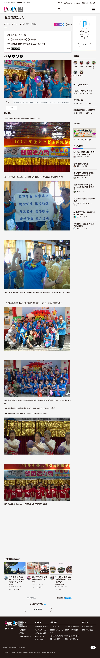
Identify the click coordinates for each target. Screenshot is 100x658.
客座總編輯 (39, 639)
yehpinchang (89, 66)
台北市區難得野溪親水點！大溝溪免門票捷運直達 (83, 187)
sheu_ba (84, 31)
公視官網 (85, 3)
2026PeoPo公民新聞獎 (82, 139)
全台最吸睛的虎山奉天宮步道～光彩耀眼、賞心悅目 (16, 579)
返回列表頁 (38, 609)
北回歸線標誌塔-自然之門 (84, 110)
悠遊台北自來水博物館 (82, 91)
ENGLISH (77, 3)
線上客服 (93, 3)
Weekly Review (25, 636)
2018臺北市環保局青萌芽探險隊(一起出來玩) (63, 579)
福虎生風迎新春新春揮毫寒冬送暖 (39, 578)
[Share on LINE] (17, 56)
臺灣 (12, 35)
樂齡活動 (26, 44)
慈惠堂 (33, 44)
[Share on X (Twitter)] (13, 56)
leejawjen (76, 75)
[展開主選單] (94, 9)
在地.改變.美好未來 (72, 636)
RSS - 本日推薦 (87, 630)
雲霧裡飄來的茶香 (81, 163)
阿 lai (78, 192)
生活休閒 (32, 39)
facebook (6, 629)
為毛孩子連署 (59, 584)
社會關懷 (15, 39)
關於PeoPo (23, 626)
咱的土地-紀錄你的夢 (57, 636)
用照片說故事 (55, 639)
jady (81, 66)
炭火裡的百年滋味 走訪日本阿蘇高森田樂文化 (84, 174)
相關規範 (22, 630)
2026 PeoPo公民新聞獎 (57, 631)
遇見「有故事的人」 (72, 639)
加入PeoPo (68, 3)
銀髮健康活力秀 (17, 44)
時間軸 (21, 633)
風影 (78, 166)
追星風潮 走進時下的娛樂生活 (84, 199)
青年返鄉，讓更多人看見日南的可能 (83, 224)
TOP (93, 647)
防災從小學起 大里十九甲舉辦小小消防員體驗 (84, 153)
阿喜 (33, 582)
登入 (60, 3)
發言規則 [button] (68, 598)
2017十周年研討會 (71, 630)
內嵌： (8, 102)
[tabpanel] (37, 604)
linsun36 (79, 157)
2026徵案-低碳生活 (72, 626)
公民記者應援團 (40, 633)
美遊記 (11, 584)
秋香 (78, 178)
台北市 (17, 35)
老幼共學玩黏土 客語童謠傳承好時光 (84, 213)
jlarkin (75, 66)
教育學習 (23, 39)
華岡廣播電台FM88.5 (83, 203)
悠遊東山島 (78, 100)
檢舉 (68, 24)
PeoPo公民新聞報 (41, 626)
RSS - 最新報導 (87, 626)
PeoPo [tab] (31, 598)
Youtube (12, 629)
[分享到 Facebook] (9, 56)
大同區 (23, 35)
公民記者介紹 (39, 636)
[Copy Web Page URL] (21, 56)
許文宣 (79, 228)
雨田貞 (79, 217)
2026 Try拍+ (54, 626)
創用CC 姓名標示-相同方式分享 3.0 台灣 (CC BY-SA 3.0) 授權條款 (16, 48)
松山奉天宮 (41, 44)
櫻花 (81, 75)
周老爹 (93, 67)
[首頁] (13, 9)
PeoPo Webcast (40, 630)
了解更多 (84, 45)
